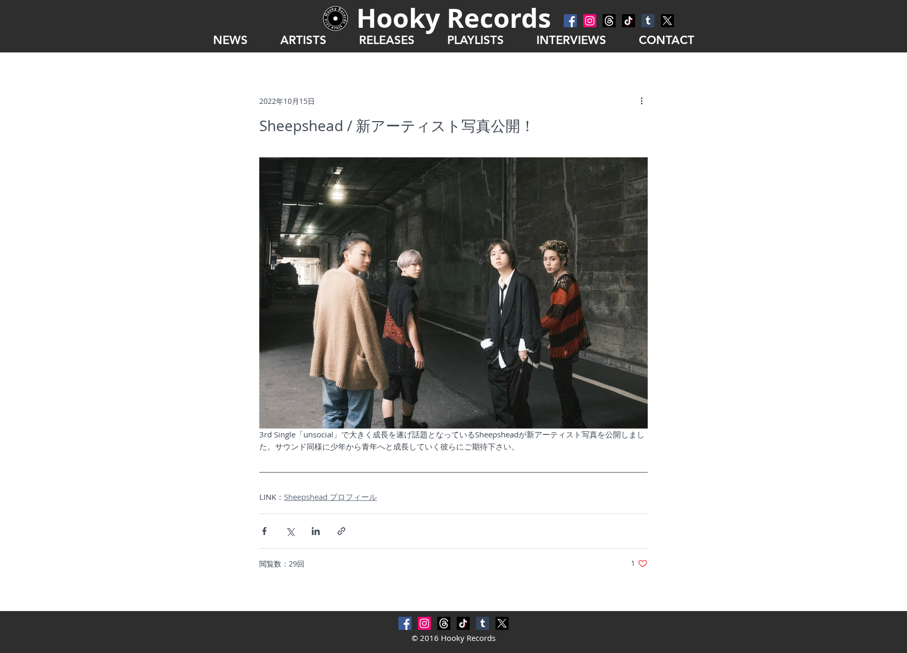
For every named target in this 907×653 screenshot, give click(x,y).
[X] (667, 20)
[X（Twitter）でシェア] (290, 531)
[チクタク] (628, 20)
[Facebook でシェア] (264, 531)
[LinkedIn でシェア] (316, 531)
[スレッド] (609, 20)
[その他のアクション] (641, 100)
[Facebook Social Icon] (570, 20)
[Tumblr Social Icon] (648, 20)
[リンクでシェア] (341, 531)
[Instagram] (589, 20)
